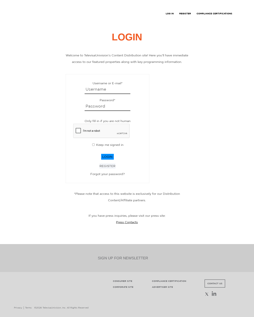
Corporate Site (123, 287)
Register (107, 166)
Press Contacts (127, 222)
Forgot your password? (107, 174)
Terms (28, 307)
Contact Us (214, 283)
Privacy (18, 307)
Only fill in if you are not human (108, 121)
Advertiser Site (162, 287)
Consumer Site (122, 281)
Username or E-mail (108, 83)
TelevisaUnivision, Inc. (54, 307)
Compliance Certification (169, 281)
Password (107, 100)
